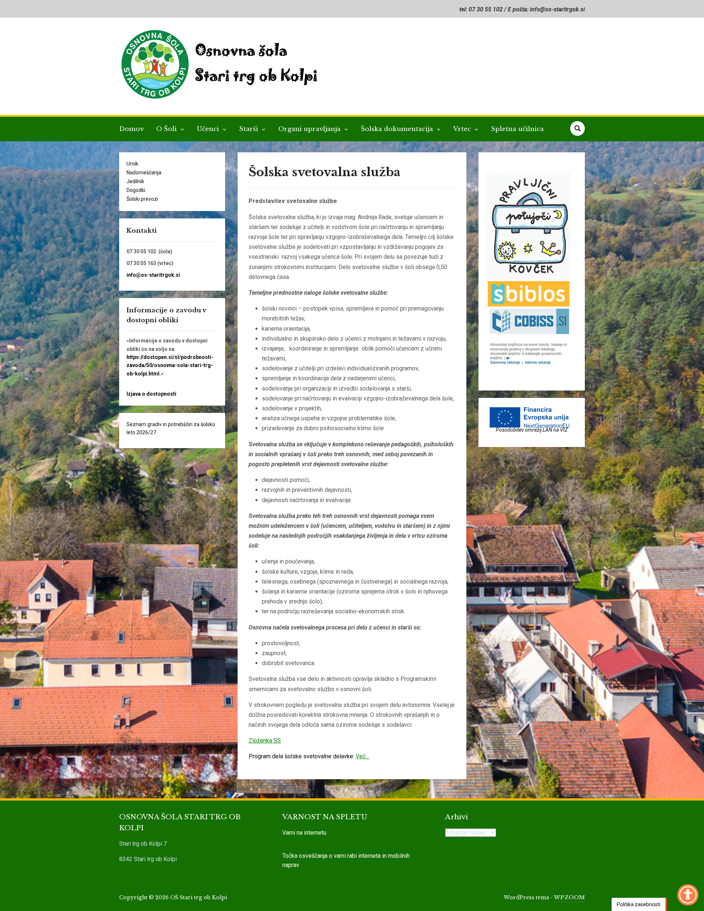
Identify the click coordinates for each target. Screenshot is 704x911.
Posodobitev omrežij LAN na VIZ (532, 430)
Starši (249, 129)
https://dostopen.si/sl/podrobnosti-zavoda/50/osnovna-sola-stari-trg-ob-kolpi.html (169, 365)
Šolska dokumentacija (398, 129)
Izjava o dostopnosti (151, 394)
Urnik (132, 164)
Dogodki (135, 190)
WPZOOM (569, 897)
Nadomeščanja (143, 172)
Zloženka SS (265, 740)
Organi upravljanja (310, 129)
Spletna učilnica (517, 129)
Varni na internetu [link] (304, 832)
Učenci (209, 129)
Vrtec (463, 129)
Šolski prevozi (142, 199)
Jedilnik (135, 181)
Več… (362, 756)
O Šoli (167, 129)
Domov (131, 129)
